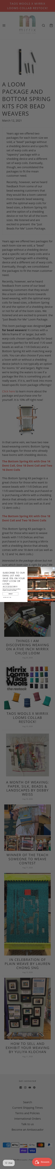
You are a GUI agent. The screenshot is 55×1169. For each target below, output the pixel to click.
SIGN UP (10, 593)
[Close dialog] (54, 568)
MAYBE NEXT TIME (7, 597)
